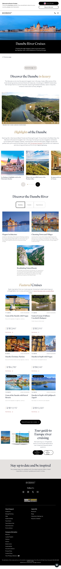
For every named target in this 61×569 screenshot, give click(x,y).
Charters (7, 539)
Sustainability (8, 546)
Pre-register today (48, 452)
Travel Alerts (8, 521)
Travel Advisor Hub (9, 523)
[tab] (20, 205)
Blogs (32, 514)
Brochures (33, 511)
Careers (7, 541)
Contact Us (7, 511)
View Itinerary (8, 332)
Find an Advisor (9, 528)
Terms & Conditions (10, 548)
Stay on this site (48, 7)
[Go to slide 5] (32, 184)
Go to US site (50, 3)
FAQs (6, 516)
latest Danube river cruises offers (43, 291)
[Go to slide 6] (33, 184)
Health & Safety (9, 518)
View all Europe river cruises (29, 422)
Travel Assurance (9, 525)
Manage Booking (9, 514)
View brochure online (37, 452)
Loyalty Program (9, 537)
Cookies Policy (8, 553)
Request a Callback (35, 518)
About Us (7, 534)
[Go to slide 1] (27, 184)
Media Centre (8, 544)
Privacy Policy (8, 551)
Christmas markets (36, 143)
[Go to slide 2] (28, 184)
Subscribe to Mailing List (37, 516)
